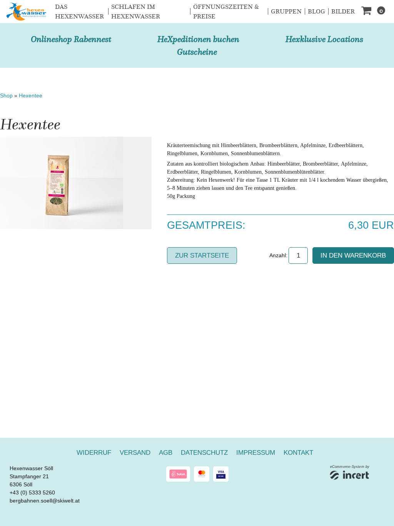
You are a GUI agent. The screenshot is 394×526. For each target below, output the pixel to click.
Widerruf (94, 452)
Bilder (343, 11)
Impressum (255, 452)
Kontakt (298, 452)
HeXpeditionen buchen (198, 39)
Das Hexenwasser (79, 12)
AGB (165, 452)
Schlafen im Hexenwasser (135, 12)
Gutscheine (197, 52)
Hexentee (30, 95)
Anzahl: (278, 255)
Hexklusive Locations (324, 39)
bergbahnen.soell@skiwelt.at (45, 501)
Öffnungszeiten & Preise (226, 12)
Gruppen (286, 11)
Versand (135, 452)
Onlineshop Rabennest (71, 39)
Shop (6, 95)
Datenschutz (204, 452)
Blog (316, 11)
